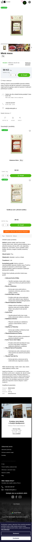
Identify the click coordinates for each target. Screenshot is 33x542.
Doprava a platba (6, 472)
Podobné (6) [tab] (9, 236)
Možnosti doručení (27, 63)
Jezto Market (16, 504)
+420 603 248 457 (10, 102)
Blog (3, 475)
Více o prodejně (16, 433)
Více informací (5, 529)
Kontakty (4, 455)
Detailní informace (5, 113)
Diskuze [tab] (15, 236)
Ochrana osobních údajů (8, 452)
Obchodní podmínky (6, 449)
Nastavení (16, 533)
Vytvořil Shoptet (17, 512)
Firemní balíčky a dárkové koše (9, 466)
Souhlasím (16, 538)
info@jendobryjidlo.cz (11, 108)
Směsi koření (11, 388)
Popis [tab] (3, 236)
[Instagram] (13, 497)
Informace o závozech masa (8, 469)
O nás (3, 464)
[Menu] (29, 2)
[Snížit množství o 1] (11, 75)
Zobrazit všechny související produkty (16, 231)
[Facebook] (16, 497)
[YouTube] (20, 497)
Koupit (25, 75)
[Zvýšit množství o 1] (15, 75)
